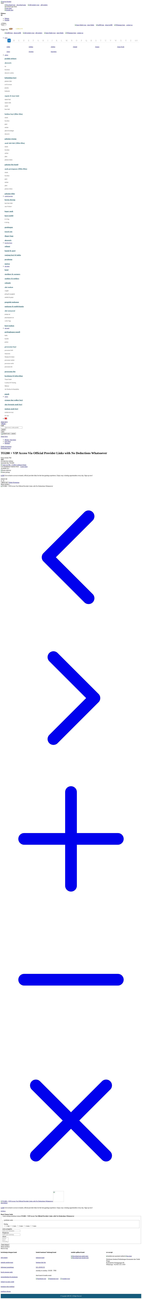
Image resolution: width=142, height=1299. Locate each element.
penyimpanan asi (9, 317)
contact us (129, 25)
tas (5, 66)
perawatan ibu (10, 372)
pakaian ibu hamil (11, 165)
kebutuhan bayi (10, 78)
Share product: (5, 484)
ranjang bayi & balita (13, 255)
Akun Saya (4, 422)
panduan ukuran (6, 1291)
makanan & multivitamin (14, 306)
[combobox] (11, 427)
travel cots (8, 232)
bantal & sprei (10, 251)
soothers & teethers (12, 279)
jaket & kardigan (9, 130)
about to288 (108, 25)
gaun (6, 124)
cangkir (7, 290)
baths (6, 335)
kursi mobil (9, 216)
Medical (7, 386)
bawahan (7, 121)
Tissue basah (8, 379)
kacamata (7, 69)
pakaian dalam (8, 160)
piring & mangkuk (10, 294)
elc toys (7, 415)
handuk (7, 338)
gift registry (44, 5)
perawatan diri (8, 366)
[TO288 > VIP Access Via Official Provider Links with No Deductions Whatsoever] (27, 1201)
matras (7, 264)
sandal (6, 106)
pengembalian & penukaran (9, 1277)
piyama (7, 88)
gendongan (9, 227)
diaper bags (9, 236)
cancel (3, 429)
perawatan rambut (9, 360)
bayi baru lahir (9, 203)
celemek (8, 283)
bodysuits (7, 91)
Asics (8, 51)
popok (7, 394)
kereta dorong (10, 200)
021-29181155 (40, 1267)
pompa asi (7, 314)
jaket (6, 156)
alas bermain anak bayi (13, 404)
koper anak (9, 211)
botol (6, 270)
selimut (7, 246)
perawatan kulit (9, 350)
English (7, 20)
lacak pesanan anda (7, 1272)
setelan (6, 127)
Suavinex (54, 51)
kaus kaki (7, 109)
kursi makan (9, 326)
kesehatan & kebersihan (14, 376)
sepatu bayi (8, 99)
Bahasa (7, 18)
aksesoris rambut (9, 73)
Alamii (75, 47)
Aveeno (31, 51)
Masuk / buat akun (10, 440)
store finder (90, 25)
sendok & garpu (9, 297)
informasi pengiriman (7, 1267)
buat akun (8, 441)
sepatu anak (8, 102)
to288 (2, 475)
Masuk (3, 423)
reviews (3, 1211)
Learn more (24, 466)
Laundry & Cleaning (10, 382)
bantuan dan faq (41, 1262)
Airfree (53, 47)
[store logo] (15, 29)
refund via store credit (7, 1282)
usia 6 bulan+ (8, 206)
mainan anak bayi (11, 409)
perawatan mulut (9, 363)
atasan (6, 117)
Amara (97, 47)
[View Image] (58, 1201)
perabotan (8, 259)
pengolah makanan (12, 302)
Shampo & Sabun (9, 357)
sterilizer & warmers (12, 274)
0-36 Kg (7, 222)
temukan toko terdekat (7, 1286)
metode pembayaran (7, 1262)
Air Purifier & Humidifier (12, 389)
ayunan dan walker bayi (14, 400)
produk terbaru (10, 58)
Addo (8, 47)
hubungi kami (40, 1257)
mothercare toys (9, 412)
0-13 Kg (7, 219)
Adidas (31, 47)
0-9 (136, 41)
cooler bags (8, 321)
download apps (21, 5)
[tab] (71, 1203)
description (4, 1203)
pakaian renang (10, 139)
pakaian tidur (8, 81)
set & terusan (8, 84)
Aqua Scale (120, 47)
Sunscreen (7, 353)
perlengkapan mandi (12, 332)
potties (6, 342)
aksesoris (7, 134)
